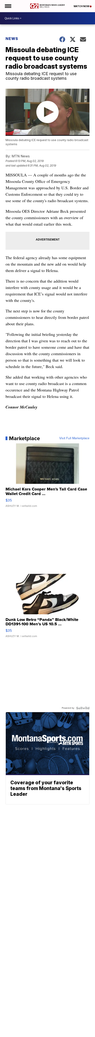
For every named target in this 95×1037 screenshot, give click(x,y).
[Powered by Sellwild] (82, 708)
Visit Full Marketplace (74, 438)
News (12, 38)
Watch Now (82, 6)
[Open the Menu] (7, 6)
